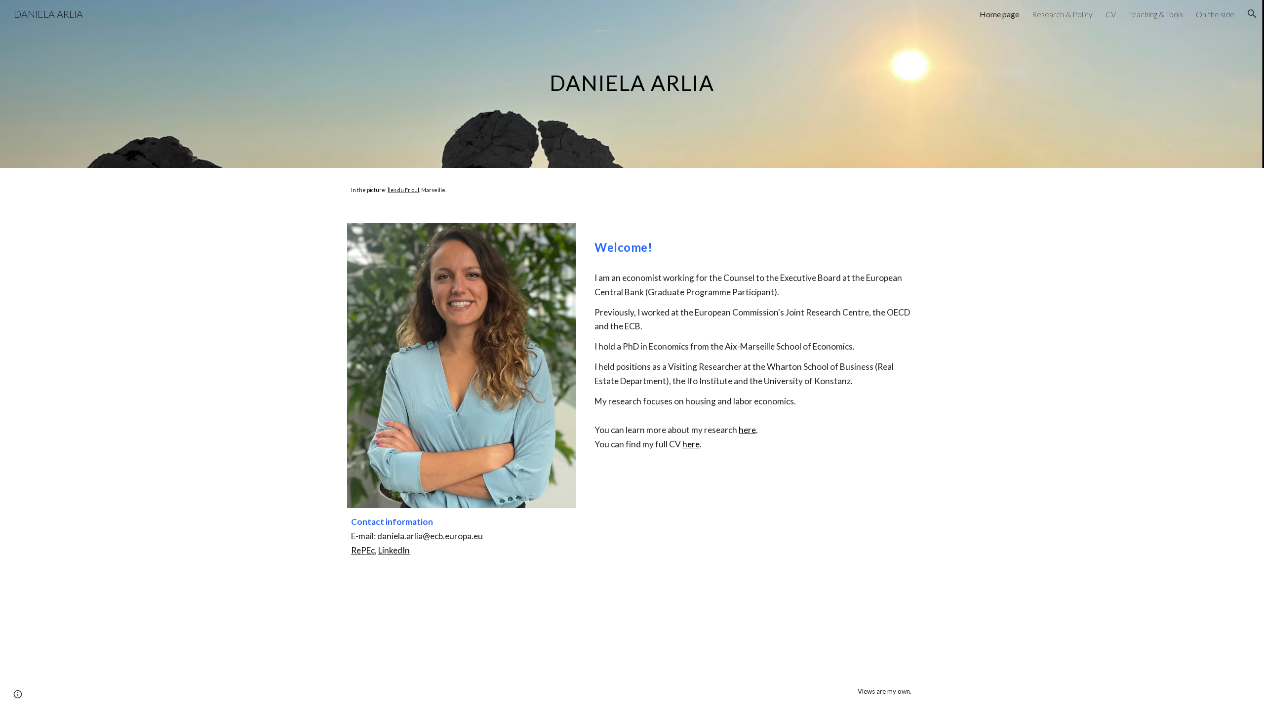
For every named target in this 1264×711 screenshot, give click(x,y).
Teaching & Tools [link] (1156, 14)
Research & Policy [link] (1062, 14)
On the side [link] (1215, 14)
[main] (632, 84)
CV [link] (1111, 14)
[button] (1252, 14)
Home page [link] (999, 14)
